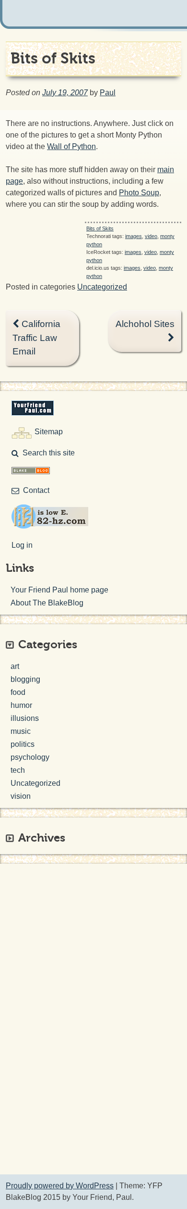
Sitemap (49, 432)
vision (21, 796)
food (18, 692)
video (151, 236)
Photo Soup (139, 193)
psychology (30, 757)
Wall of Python (71, 146)
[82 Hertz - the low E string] (50, 526)
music (21, 731)
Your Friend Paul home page (59, 590)
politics (23, 744)
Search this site (49, 453)
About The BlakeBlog (47, 603)
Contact (36, 490)
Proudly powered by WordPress (60, 1186)
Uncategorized (102, 287)
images (133, 236)
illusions (25, 718)
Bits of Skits (100, 228)
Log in (22, 545)
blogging (25, 679)
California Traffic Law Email (36, 338)
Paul (108, 92)
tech (18, 770)
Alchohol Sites (145, 324)
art (15, 666)
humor (21, 705)
